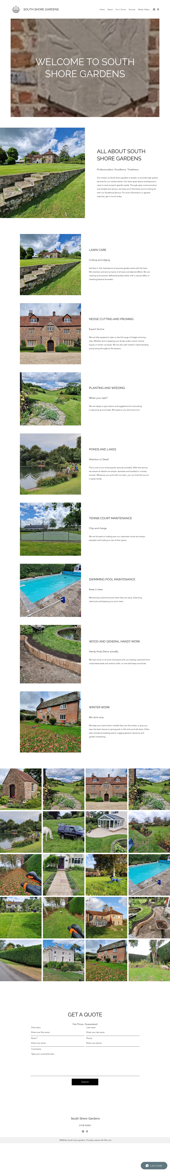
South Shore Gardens (85, 1118)
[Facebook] (158, 9)
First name (36, 1027)
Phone (89, 1038)
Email (33, 1038)
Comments (36, 1049)
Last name (90, 1027)
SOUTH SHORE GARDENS (41, 9)
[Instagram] (154, 9)
